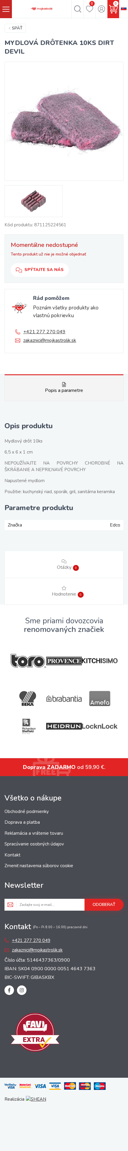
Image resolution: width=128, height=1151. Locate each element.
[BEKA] (28, 698)
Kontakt (12, 855)
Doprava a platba (22, 822)
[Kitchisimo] (100, 661)
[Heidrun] (64, 726)
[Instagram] (21, 990)
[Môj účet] (101, 9)
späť (17, 28)
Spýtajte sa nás (44, 269)
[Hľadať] (77, 9)
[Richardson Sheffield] (28, 726)
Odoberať (104, 904)
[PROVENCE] (64, 661)
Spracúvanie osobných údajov (34, 844)
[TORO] (28, 661)
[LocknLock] (100, 726)
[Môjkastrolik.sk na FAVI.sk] (35, 1033)
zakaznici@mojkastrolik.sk (49, 340)
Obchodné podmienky (26, 811)
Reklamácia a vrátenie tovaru (33, 833)
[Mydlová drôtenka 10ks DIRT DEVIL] (64, 121)
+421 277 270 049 (44, 331)
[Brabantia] (64, 698)
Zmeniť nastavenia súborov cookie (38, 866)
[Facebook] (9, 990)
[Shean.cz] (36, 1099)
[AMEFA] (100, 698)
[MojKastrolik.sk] (41, 9)
